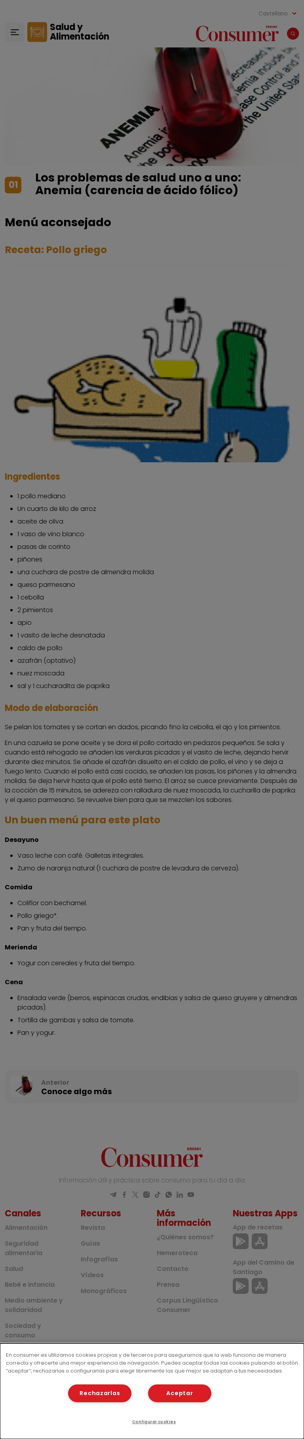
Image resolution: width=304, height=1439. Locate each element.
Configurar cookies (154, 1421)
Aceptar (179, 1393)
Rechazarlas (100, 1393)
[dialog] (152, 1391)
